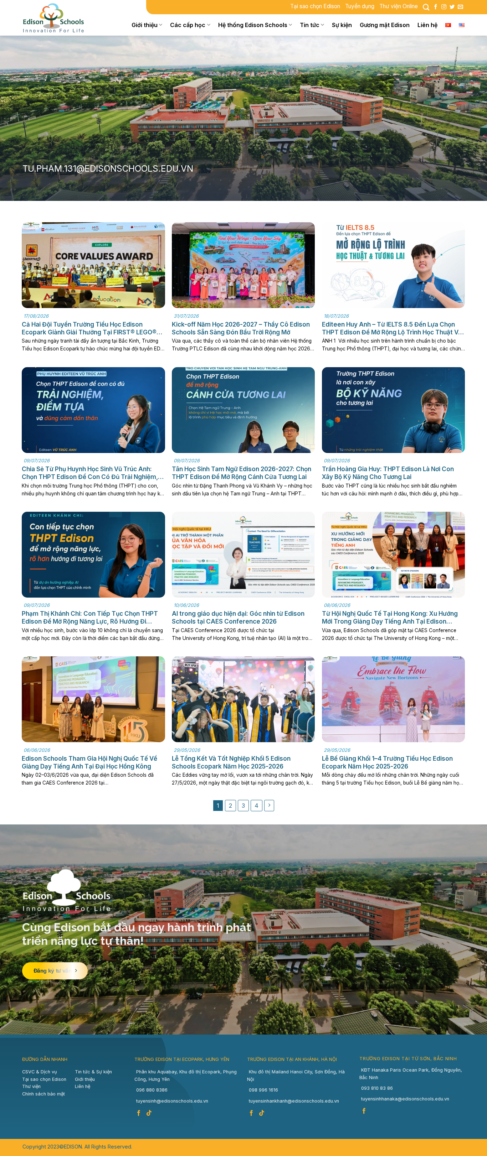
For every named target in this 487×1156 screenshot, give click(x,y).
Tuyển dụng (359, 6)
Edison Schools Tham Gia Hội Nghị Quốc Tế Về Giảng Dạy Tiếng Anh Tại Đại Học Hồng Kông (89, 762)
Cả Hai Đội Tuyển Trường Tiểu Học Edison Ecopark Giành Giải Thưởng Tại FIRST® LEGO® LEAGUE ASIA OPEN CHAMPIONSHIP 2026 (89, 328)
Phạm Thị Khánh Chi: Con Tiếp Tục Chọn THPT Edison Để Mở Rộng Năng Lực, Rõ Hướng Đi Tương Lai (90, 617)
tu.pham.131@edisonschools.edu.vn (107, 168)
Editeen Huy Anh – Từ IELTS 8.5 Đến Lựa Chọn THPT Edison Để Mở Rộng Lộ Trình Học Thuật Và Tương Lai (392, 328)
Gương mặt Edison (385, 24)
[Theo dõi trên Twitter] (452, 7)
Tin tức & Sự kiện (93, 1071)
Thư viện (31, 1086)
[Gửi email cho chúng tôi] (460, 7)
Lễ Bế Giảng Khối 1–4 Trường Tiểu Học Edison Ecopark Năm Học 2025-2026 (387, 762)
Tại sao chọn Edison (315, 6)
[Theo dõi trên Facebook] (435, 7)
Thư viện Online (398, 6)
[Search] (426, 7)
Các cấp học (187, 24)
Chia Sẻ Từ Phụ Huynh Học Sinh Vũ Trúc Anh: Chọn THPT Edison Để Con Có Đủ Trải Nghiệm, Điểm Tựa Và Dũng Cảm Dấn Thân (90, 473)
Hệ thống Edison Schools (252, 24)
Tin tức (309, 24)
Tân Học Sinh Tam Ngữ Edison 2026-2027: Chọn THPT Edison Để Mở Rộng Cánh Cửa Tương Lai (241, 472)
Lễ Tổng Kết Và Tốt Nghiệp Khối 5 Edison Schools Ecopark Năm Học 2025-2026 (231, 762)
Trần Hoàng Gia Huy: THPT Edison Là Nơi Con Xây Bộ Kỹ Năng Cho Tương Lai (388, 472)
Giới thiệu (145, 24)
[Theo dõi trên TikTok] (150, 1113)
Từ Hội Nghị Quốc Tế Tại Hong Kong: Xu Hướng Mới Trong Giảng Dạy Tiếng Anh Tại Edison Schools (390, 617)
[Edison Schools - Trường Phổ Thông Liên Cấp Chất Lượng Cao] (58, 18)
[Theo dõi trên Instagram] (443, 7)
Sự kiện (342, 24)
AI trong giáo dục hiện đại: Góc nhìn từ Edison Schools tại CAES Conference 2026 (238, 617)
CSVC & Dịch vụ (39, 1071)
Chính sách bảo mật (43, 1094)
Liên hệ (427, 24)
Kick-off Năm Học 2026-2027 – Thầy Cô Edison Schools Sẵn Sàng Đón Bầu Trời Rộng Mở (241, 328)
